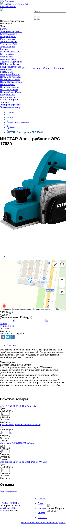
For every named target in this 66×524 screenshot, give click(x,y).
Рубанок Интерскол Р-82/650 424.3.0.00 (20, 424)
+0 (1, 4)
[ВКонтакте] (3, 337)
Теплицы (4, 102)
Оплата (41, 513)
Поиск (37, 11)
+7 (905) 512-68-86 (9, 503)
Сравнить (5, 331)
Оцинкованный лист (10, 51)
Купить (3, 323)
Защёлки (4, 61)
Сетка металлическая (8, 95)
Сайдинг (4, 94)
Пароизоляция (14, 82)
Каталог (11, 117)
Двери (14, 59)
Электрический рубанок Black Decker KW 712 (23, 462)
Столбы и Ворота (9, 99)
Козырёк (4, 67)
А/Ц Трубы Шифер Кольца (8, 46)
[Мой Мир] (12, 337)
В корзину (5, 417)
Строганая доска (8, 34)
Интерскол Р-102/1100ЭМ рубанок (17, 443)
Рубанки (11, 127)
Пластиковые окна (9, 87)
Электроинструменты (11, 31)
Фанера (4, 36)
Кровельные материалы (6, 73)
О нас (40, 503)
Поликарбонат (7, 92)
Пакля (3, 82)
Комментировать (8, 491)
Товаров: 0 (8, 4)
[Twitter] (8, 337)
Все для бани (7, 54)
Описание (12, 345)
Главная (11, 112)
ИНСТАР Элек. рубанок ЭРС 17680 (18, 406)
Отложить (5, 328)
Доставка (42, 508)
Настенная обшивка (10, 79)
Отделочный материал (6, 57)
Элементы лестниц (10, 107)
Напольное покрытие (10, 77)
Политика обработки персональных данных (43, 522)
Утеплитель (6, 44)
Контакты (42, 517)
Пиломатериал (7, 84)
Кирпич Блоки (12, 64)
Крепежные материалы (10, 68)
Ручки (18, 92)
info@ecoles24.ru (8, 508)
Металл (16, 74)
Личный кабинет (8, 6)
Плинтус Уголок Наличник (8, 40)
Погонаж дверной (9, 89)
